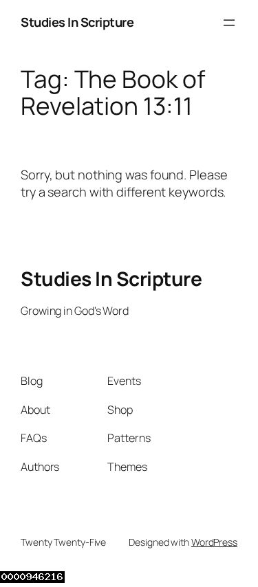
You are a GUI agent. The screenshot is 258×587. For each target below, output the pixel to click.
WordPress (214, 542)
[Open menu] (229, 22)
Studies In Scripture (77, 22)
